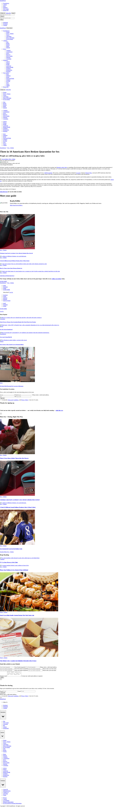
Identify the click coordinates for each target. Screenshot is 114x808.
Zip (15, 396)
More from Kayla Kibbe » (16, 205)
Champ (5, 727)
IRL (4, 725)
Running (8, 71)
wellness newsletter (56, 278)
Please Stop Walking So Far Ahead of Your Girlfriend (14, 570)
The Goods (6, 9)
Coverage (5, 724)
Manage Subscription (8, 802)
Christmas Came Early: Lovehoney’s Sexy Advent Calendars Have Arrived (16, 253)
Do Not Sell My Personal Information (12, 803)
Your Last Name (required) (21, 670)
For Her (8, 81)
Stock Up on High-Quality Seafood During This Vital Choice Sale (17, 615)
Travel (7, 35)
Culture (5, 4)
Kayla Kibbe (5, 159)
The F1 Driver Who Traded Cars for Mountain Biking (12, 344)
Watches (8, 57)
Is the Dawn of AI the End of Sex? (7, 275)
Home (7, 77)
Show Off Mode (10, 37)
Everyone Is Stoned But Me (6, 337)
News (7, 53)
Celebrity (8, 50)
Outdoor (8, 80)
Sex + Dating (10, 147)
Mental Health (9, 67)
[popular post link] (20, 317)
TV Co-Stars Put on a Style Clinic (9, 562)
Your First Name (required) (21, 668)
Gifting (8, 85)
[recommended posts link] (17, 453)
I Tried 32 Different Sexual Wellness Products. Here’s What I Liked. (14, 260)
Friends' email (3, 676)
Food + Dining (9, 33)
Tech (7, 82)
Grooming (8, 59)
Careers (5, 799)
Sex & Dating (9, 39)
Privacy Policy (24, 400)
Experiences (6, 3)
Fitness (8, 63)
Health (7, 64)
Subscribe (8, 13)
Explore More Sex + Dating (7, 551)
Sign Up (2, 398)
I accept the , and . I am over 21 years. (20, 400)
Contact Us (6, 792)
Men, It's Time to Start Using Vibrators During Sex (11, 268)
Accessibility (6, 800)
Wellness (5, 7)
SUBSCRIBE (3, 281)
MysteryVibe (88, 173)
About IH (5, 789)
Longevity (8, 66)
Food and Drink (10, 78)
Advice (8, 61)
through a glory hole (62, 167)
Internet (8, 47)
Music (7, 46)
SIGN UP (3, 693)
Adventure (8, 36)
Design (8, 44)
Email (16, 395)
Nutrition (8, 68)
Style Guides (9, 56)
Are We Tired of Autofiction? (6, 329)
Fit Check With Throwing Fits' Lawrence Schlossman (11, 386)
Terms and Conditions (13, 400)
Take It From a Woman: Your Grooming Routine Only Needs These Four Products (18, 322)
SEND (2, 677)
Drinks (8, 32)
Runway (8, 54)
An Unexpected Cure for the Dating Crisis (11, 548)
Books (7, 43)
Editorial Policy (7, 791)
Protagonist (6, 728)
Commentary (9, 51)
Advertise (5, 793)
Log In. (11, 292)
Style (4, 6)
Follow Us (3, 13)
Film (7, 42)
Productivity (9, 70)
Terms (4, 795)
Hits (4, 721)
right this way (59, 410)
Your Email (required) (20, 667)
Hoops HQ (6, 10)
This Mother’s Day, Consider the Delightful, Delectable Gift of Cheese (18, 660)
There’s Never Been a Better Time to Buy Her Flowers (14, 458)
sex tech (78, 173)
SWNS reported (48, 173)
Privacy (5, 797)
